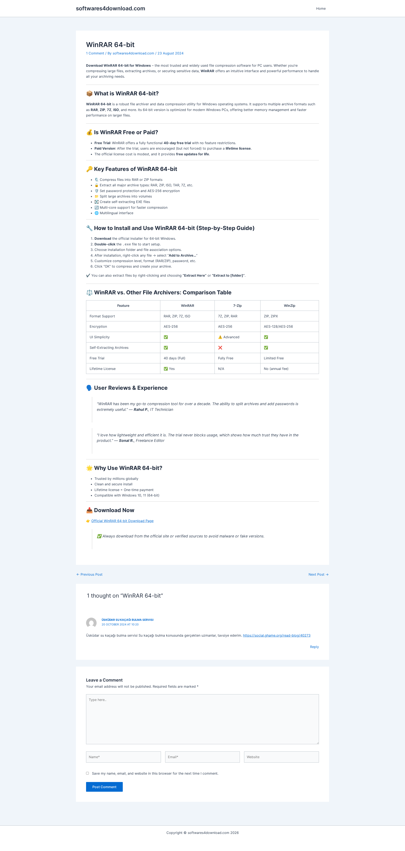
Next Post (319, 574)
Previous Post (89, 574)
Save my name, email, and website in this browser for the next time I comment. (155, 773)
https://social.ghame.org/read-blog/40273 (276, 635)
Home (321, 8)
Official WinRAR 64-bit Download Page (122, 521)
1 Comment (95, 53)
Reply (314, 647)
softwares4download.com (110, 8)
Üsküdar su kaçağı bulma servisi (128, 619)
